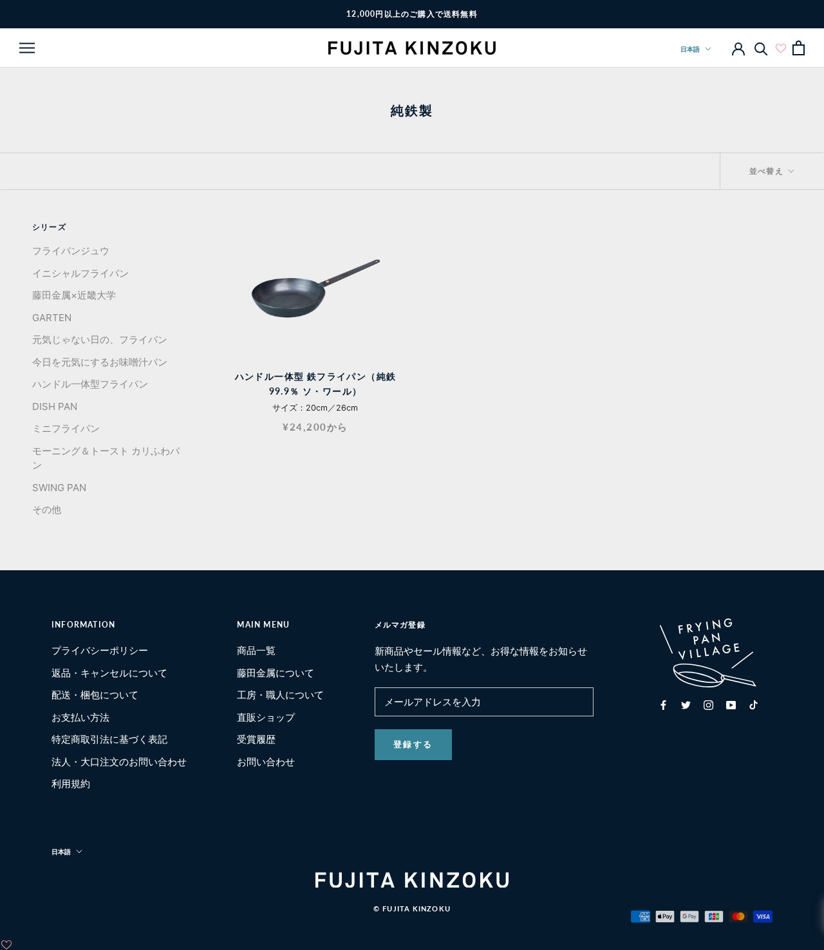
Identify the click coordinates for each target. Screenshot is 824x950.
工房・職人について (280, 695)
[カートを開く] (798, 48)
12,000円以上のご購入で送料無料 (412, 14)
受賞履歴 (256, 739)
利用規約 (71, 784)
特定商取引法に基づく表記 (109, 739)
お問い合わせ (266, 762)
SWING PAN (59, 487)
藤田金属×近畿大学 (74, 295)
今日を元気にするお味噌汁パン (99, 362)
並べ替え (767, 171)
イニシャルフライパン (80, 273)
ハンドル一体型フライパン (90, 384)
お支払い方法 (80, 717)
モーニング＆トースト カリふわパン (106, 458)
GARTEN (51, 318)
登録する (413, 744)
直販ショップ (266, 717)
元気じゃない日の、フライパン (99, 339)
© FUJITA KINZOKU (412, 908)
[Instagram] (708, 705)
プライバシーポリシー (100, 650)
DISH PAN (54, 406)
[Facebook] (663, 705)
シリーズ (49, 227)
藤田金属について (275, 673)
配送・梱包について (95, 695)
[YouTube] (731, 705)
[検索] (761, 48)
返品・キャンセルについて (109, 673)
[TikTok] (753, 705)
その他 (46, 509)
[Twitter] (686, 705)
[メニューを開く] (27, 47)
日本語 (690, 49)
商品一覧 (256, 650)
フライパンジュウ (70, 251)
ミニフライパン (66, 428)
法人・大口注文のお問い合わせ (119, 762)
